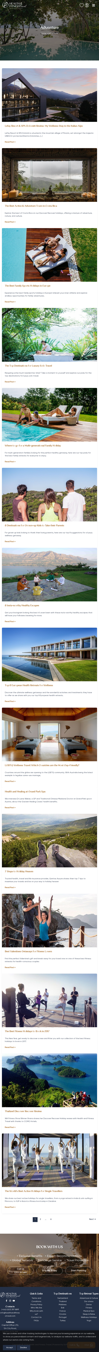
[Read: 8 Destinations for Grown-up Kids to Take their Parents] (49, 495)
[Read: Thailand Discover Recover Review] (49, 1080)
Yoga (89, 1321)
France (63, 1311)
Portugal (62, 1317)
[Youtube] (14, 1301)
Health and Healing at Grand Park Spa (25, 792)
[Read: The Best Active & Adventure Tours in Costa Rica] (49, 175)
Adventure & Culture (89, 1298)
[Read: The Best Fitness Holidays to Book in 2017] (49, 1000)
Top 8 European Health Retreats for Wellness (29, 685)
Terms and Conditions (36, 1299)
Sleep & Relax (89, 1314)
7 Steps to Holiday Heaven (19, 872)
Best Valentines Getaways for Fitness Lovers (28, 952)
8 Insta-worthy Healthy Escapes (22, 606)
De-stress (88, 1302)
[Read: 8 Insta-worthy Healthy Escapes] (49, 575)
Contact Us (36, 1317)
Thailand (63, 1302)
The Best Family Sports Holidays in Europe (27, 286)
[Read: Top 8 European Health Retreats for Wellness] (49, 654)
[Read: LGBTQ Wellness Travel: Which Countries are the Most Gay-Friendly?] (49, 734)
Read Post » (10, 142)
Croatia (62, 1314)
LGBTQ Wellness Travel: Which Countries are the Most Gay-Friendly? (42, 765)
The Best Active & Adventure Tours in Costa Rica (31, 206)
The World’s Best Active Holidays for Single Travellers (33, 1191)
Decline (23, 1348)
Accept (9, 1348)
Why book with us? (36, 1312)
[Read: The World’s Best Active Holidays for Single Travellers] (49, 1160)
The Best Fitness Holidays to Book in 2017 (27, 1031)
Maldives (63, 1305)
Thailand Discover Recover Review (23, 1111)
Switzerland (62, 1298)
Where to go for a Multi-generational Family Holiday (33, 446)
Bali (62, 1308)
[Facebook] (6, 1301)
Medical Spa (88, 1311)
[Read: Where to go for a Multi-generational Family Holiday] (49, 415)
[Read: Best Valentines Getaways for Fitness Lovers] (49, 920)
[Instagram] (10, 1301)
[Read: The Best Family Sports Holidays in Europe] (49, 255)
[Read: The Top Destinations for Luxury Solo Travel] (49, 335)
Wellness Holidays (89, 1317)
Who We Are (36, 1308)
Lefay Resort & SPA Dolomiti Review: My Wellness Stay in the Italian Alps (44, 126)
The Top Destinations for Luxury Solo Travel (28, 366)
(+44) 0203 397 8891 (10, 1310)
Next (92, 1219)
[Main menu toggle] (94, 5)
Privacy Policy (36, 1305)
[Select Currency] (87, 4)
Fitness (89, 1308)
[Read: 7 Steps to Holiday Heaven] (49, 841)
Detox (89, 1305)
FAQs (36, 1321)
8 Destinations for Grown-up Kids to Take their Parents (34, 526)
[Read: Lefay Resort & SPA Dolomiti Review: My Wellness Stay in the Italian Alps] (49, 95)
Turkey (63, 1321)
